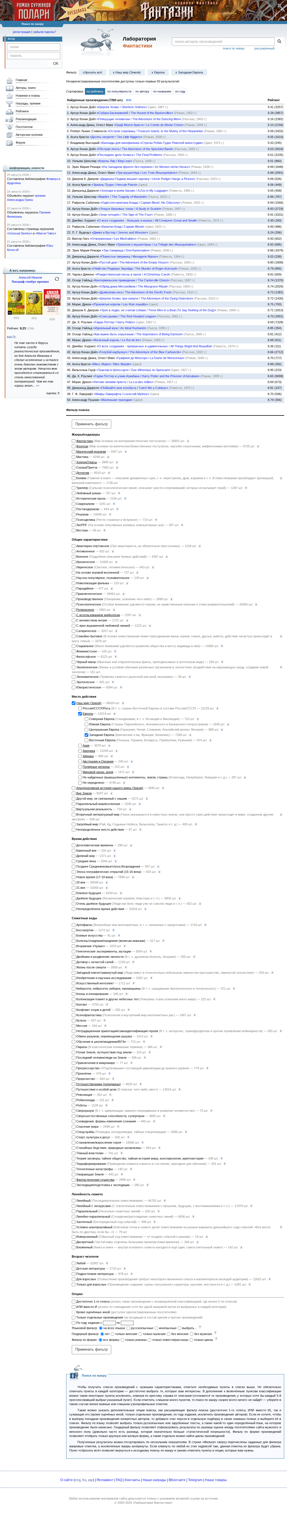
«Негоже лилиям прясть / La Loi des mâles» (123, 382)
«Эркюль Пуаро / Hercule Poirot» (114, 184)
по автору (142, 91)
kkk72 (11, 337)
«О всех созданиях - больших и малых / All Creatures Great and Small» (147, 220)
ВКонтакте (177, 1480)
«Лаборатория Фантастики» (152, 1502)
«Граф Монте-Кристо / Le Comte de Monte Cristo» (149, 125)
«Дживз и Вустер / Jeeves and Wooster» (120, 232)
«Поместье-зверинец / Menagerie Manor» (129, 256)
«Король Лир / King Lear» (114, 161)
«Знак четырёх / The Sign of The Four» (125, 214)
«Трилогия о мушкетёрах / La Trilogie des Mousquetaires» (156, 244)
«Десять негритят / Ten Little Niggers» (116, 137)
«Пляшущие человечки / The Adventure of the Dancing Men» (139, 119)
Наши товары (216, 1480)
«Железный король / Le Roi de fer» (116, 340)
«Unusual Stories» (19, 233)
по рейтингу (95, 91)
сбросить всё (92, 72)
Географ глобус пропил (30, 281)
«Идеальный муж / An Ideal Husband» (119, 328)
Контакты (132, 1480)
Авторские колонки (29, 134)
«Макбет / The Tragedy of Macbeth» (122, 196)
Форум (20, 142)
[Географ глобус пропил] (16, 313)
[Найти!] (279, 41)
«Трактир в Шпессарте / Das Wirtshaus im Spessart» (133, 370)
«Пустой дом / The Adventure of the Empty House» (133, 262)
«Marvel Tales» (45, 233)
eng (78, 1480)
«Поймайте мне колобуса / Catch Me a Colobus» (134, 387)
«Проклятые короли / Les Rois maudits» (120, 304)
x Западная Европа (189, 72)
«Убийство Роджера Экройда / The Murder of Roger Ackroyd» (134, 268)
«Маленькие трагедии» (116, 400)
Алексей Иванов (30, 277)
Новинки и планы (28, 95)
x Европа (158, 72)
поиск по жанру (234, 48)
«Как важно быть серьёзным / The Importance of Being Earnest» (138, 334)
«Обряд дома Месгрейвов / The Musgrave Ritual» (133, 286)
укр (90, 1480)
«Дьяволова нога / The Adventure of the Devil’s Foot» (135, 292)
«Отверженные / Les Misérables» (113, 238)
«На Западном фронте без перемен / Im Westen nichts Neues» (145, 166)
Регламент (105, 1480)
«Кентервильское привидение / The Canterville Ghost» (131, 280)
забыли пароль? (44, 32)
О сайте (66, 1480)
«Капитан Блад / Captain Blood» (122, 226)
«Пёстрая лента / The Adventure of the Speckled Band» (135, 149)
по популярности (119, 91)
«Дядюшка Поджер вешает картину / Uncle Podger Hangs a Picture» (147, 178)
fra (84, 1480)
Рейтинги (22, 111)
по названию (162, 91)
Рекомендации (26, 119)
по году (180, 91)
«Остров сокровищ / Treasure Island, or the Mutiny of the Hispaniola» (155, 131)
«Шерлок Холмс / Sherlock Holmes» (122, 107)
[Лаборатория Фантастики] (98, 42)
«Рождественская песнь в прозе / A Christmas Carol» (132, 274)
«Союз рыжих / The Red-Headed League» (127, 316)
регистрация (22, 32)
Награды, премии (28, 103)
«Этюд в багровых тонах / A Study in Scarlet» (129, 208)
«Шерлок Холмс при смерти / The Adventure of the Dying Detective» (145, 298)
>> (37, 385)
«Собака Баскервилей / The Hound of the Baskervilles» (135, 113)
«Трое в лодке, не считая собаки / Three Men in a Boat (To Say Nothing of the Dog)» (157, 310)
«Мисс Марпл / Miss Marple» (111, 364)
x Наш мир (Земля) (127, 72)
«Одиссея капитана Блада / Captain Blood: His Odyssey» (140, 202)
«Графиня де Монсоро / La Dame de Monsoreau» (150, 358)
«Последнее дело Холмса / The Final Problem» (129, 154)
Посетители (24, 127)
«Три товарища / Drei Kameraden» (126, 250)
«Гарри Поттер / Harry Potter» (114, 322)
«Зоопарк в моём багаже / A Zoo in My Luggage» (134, 190)
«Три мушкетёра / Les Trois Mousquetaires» (146, 172)
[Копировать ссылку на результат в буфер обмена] (128, 99)
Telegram (195, 1480)
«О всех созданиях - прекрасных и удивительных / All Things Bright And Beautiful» (154, 346)
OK (54, 63)
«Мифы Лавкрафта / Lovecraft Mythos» (121, 394)
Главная (21, 80)
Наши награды (154, 1480)
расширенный (264, 48)
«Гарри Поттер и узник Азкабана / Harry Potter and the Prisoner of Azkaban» (146, 376)
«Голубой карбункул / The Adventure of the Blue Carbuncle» (139, 352)
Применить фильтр (91, 424)
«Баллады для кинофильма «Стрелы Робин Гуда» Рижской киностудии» (151, 142)
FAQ (119, 1480)
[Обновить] (57, 281)
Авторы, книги (26, 87)
